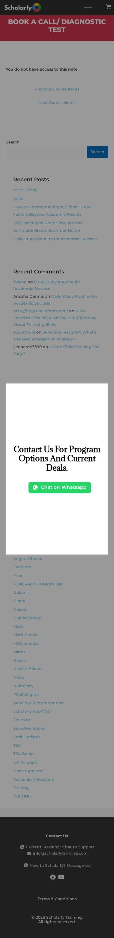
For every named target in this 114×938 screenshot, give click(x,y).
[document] (57, 469)
